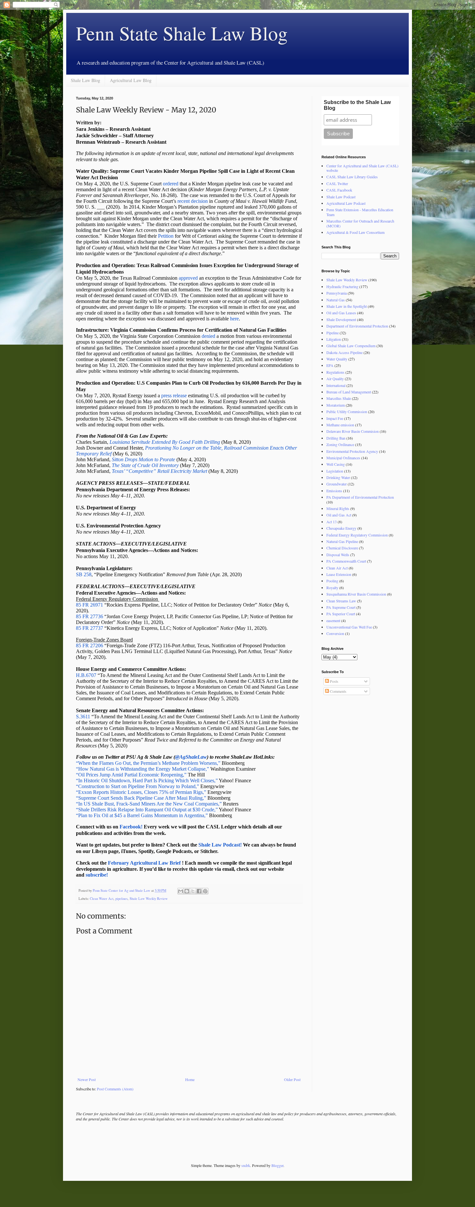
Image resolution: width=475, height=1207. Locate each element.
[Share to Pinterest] (205, 891)
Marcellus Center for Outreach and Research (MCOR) (360, 223)
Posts (333, 681)
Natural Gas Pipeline (342, 541)
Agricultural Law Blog (131, 80)
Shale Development (341, 319)
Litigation (333, 339)
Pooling (332, 580)
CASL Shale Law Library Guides (352, 176)
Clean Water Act (101, 898)
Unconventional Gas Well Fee (349, 627)
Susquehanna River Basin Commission (356, 594)
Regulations (335, 372)
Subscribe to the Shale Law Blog (357, 105)
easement (333, 620)
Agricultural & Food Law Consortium (355, 232)
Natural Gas (335, 299)
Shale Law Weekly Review (149, 898)
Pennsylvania (336, 293)
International (335, 385)
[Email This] (180, 891)
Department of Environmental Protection (357, 325)
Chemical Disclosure (342, 547)
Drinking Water (338, 477)
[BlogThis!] (187, 891)
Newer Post (87, 1079)
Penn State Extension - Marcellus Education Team (359, 212)
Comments (337, 691)
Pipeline (332, 332)
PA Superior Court (340, 613)
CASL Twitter (337, 183)
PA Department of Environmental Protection (360, 497)
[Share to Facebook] (199, 891)
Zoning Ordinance (340, 444)
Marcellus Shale (338, 398)
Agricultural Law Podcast (345, 203)
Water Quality (336, 358)
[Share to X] (193, 891)
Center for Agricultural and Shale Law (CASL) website (362, 168)
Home (190, 1079)
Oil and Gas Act (338, 514)
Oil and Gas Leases (341, 312)
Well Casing (335, 464)
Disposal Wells (337, 554)
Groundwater (336, 483)
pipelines (121, 898)
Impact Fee (334, 418)
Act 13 (331, 521)
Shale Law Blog (85, 80)
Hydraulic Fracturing (342, 286)
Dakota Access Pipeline (344, 352)
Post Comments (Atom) (115, 1088)
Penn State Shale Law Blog (182, 33)
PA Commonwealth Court (346, 561)
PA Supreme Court (340, 607)
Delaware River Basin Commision (352, 431)
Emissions (334, 490)
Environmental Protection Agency (352, 451)
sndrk (245, 1165)
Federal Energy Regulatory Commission (357, 534)
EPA (329, 365)
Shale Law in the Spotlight (346, 306)
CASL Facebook (339, 189)
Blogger (277, 1165)
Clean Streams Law (341, 600)
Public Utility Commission (346, 411)
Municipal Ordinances (343, 457)
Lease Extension (338, 574)
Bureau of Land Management (348, 391)
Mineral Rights (337, 508)
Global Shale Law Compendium (350, 345)
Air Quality (335, 378)
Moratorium (335, 405)
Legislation (334, 470)
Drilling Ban (335, 438)
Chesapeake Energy (341, 528)
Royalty (332, 587)
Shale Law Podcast (340, 196)
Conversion (335, 633)
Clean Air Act (337, 567)
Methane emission (340, 424)
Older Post (292, 1079)
